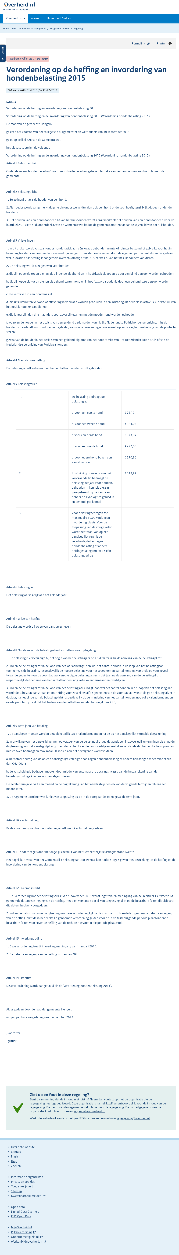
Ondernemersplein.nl (25, 1237)
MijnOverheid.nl (21, 1227)
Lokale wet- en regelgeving (32, 28)
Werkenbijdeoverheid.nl (26, 1241)
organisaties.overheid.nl (89, 1111)
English (15, 1156)
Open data (18, 1207)
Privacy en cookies (23, 1182)
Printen (161, 43)
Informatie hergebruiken (27, 1177)
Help (14, 1161)
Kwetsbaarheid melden (26, 1196)
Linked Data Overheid (25, 1212)
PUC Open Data (21, 1216)
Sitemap (16, 1191)
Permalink (138, 43)
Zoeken (36, 18)
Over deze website (23, 1147)
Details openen (3, 53)
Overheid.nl (13, 19)
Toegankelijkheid (22, 1186)
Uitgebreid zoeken (60, 28)
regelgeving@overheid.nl (133, 1118)
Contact (16, 1152)
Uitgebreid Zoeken (59, 18)
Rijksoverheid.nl (21, 1232)
